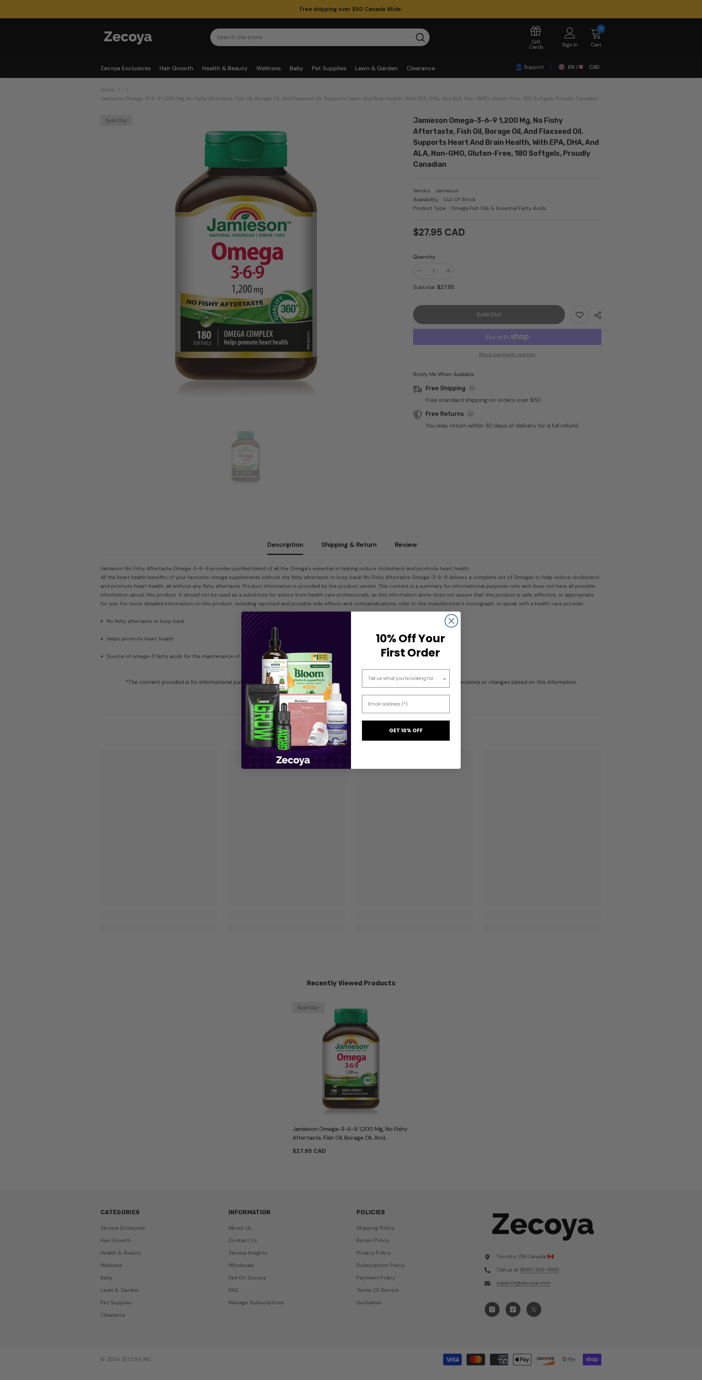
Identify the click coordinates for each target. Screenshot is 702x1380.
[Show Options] (444, 678)
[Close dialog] (451, 620)
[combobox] (405, 678)
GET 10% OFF (406, 730)
